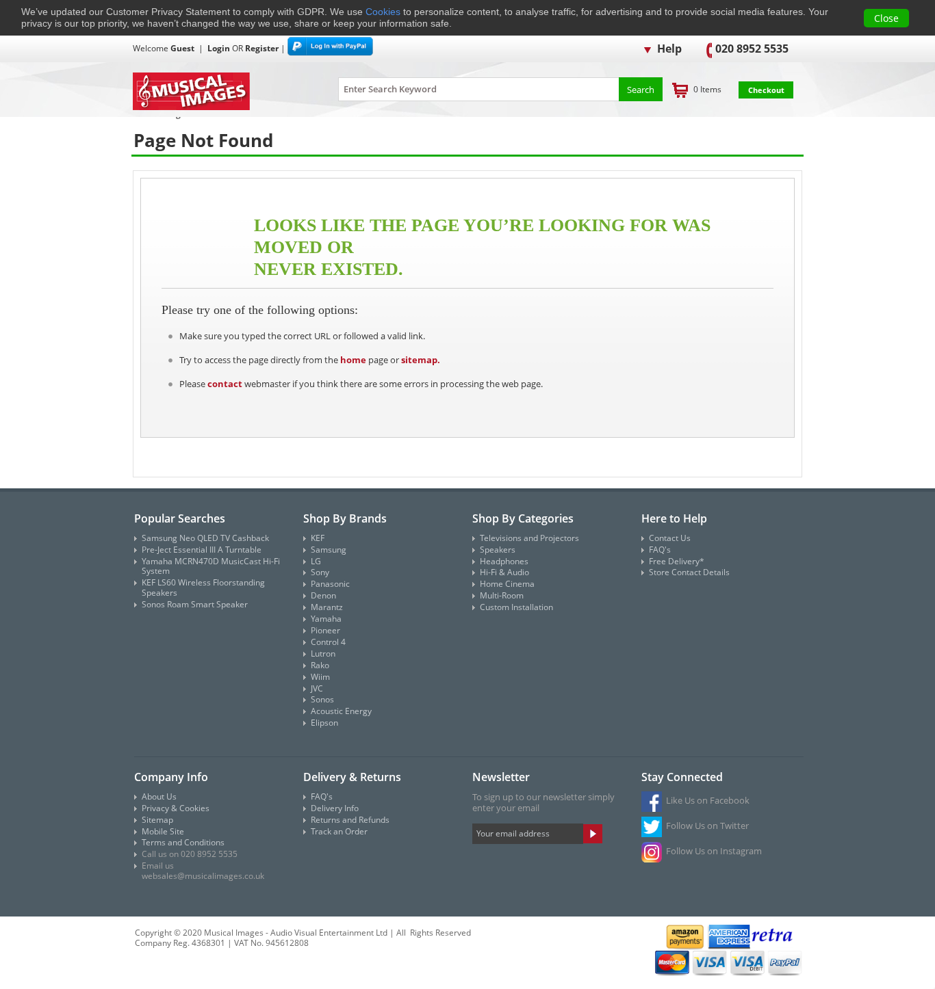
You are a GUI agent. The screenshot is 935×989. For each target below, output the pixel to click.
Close (886, 18)
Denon (323, 595)
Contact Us (670, 538)
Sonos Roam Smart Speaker (195, 604)
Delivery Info (335, 808)
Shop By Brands (345, 518)
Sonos (322, 699)
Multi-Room (502, 595)
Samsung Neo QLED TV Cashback (205, 538)
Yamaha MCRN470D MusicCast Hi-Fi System (211, 566)
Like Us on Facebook (708, 800)
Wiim (320, 677)
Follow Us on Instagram (714, 851)
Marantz (327, 607)
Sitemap (157, 820)
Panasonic (330, 584)
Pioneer (325, 630)
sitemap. (420, 360)
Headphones (504, 561)
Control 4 (328, 642)
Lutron (323, 653)
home (353, 360)
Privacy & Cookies (175, 808)
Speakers (497, 549)
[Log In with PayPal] (330, 48)
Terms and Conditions (183, 842)
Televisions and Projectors (529, 538)
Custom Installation (516, 607)
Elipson (324, 722)
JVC (317, 688)
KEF (317, 538)
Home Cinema (507, 584)
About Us (159, 796)
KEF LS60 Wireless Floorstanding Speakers (203, 587)
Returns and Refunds (350, 820)
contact (224, 384)
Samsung (328, 549)
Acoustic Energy (341, 711)
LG (316, 561)
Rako (320, 665)
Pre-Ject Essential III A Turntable (201, 549)
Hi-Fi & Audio (504, 572)
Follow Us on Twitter (707, 825)
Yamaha (326, 618)
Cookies (383, 11)
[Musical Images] (218, 92)
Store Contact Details (689, 572)
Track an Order (339, 831)
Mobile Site (163, 831)
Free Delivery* (676, 561)
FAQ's (660, 549)
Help (668, 48)
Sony (320, 572)
